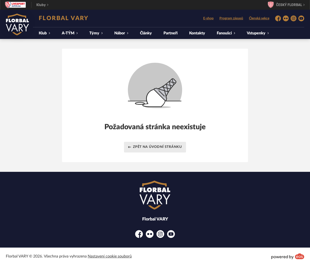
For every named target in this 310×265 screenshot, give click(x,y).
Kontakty (197, 33)
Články (146, 33)
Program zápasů (231, 18)
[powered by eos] (287, 256)
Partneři (170, 33)
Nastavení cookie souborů (110, 256)
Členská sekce (259, 18)
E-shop (208, 18)
